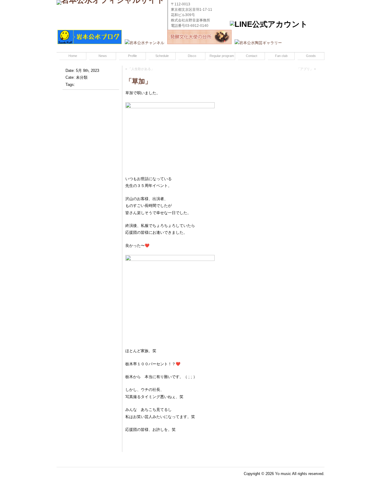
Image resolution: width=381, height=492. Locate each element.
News (103, 56)
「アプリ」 (305, 69)
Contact (251, 56)
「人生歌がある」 (141, 69)
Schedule (162, 56)
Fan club (281, 56)
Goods (311, 56)
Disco (192, 56)
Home (72, 56)
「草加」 (138, 81)
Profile (132, 56)
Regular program (222, 56)
